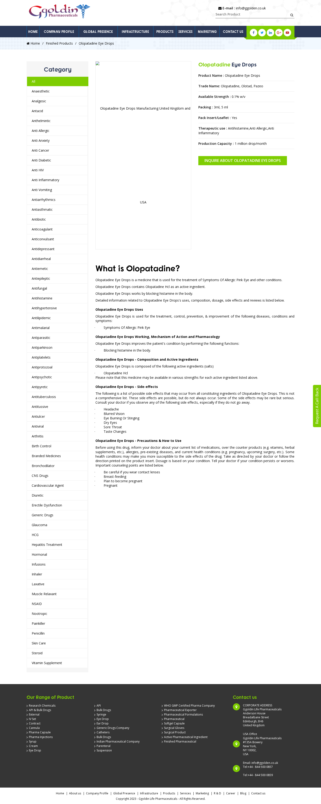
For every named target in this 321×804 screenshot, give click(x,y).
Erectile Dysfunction (47, 505)
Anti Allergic (40, 130)
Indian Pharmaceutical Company (118, 741)
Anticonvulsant (43, 239)
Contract (34, 723)
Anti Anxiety (41, 140)
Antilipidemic (41, 318)
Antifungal (39, 288)
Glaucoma (39, 525)
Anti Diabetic (41, 160)
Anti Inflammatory (45, 180)
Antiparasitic (41, 337)
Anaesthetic (41, 91)
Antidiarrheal (41, 259)
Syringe (101, 714)
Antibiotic (39, 219)
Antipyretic (40, 387)
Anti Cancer (40, 150)
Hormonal (39, 554)
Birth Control (41, 446)
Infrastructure (149, 793)
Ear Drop (103, 723)
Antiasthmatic (42, 209)
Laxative (38, 584)
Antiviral (38, 426)
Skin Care (39, 643)
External (34, 714)
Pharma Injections (41, 737)
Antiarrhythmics (43, 199)
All (33, 81)
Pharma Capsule (40, 732)
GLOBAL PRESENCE (98, 32)
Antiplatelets (41, 357)
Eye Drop (35, 750)
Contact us (258, 793)
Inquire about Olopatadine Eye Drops (242, 160)
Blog (243, 793)
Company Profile (97, 793)
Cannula (34, 728)
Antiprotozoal (42, 367)
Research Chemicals (42, 706)
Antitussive (40, 406)
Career (230, 793)
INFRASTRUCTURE (135, 32)
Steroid (37, 653)
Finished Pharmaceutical (180, 741)
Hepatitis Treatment (47, 544)
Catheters (103, 732)
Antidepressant (43, 249)
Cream (33, 746)
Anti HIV (38, 170)
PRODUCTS (164, 32)
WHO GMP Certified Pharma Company (189, 706)
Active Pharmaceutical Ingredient (185, 737)
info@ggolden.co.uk (251, 8)
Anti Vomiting (42, 190)
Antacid (37, 111)
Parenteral (103, 746)
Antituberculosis (44, 396)
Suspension (104, 750)
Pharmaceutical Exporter (180, 710)
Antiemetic (40, 268)
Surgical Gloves (174, 728)
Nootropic (39, 613)
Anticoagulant (42, 229)
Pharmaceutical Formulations (183, 714)
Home (35, 43)
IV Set (32, 719)
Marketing (202, 793)
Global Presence (124, 793)
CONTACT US (233, 32)
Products (169, 793)
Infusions (39, 564)
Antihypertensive (44, 308)
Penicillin (38, 633)
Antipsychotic (42, 377)
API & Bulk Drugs (40, 710)
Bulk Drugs (104, 710)
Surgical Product (175, 732)
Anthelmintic (41, 121)
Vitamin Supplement (47, 663)
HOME (33, 32)
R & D (217, 793)
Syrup (32, 741)
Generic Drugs (42, 515)
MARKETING (207, 32)
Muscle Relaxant (44, 594)
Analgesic (39, 101)
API (99, 706)
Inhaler (37, 574)
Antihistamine (42, 298)
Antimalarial (41, 327)
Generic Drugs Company (113, 728)
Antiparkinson (42, 347)
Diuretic (37, 495)
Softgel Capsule (174, 723)
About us (75, 793)
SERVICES (185, 32)
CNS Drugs (40, 475)
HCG (35, 534)
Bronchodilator (43, 465)
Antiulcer (38, 416)
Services (185, 793)
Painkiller (38, 623)
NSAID (37, 603)
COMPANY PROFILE (59, 32)
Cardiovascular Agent (48, 485)
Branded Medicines (46, 456)
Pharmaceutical (174, 719)
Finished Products (59, 43)
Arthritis (37, 436)
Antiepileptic (41, 278)
